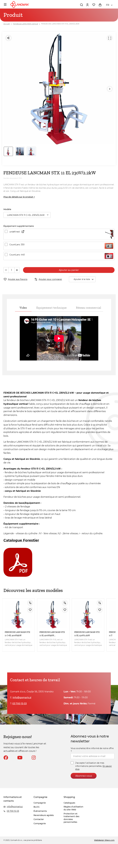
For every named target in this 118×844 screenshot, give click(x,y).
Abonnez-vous (83, 775)
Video (23, 307)
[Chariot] (100, 4)
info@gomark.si (22, 697)
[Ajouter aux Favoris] (30, 610)
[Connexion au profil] (87, 4)
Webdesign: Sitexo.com (104, 840)
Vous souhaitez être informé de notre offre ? (92, 750)
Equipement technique (51, 307)
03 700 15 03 (19, 703)
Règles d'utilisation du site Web (73, 808)
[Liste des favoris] (93, 4)
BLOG (37, 807)
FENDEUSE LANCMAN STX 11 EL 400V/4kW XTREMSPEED (52, 635)
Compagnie (40, 803)
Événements (40, 811)
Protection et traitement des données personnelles (71, 817)
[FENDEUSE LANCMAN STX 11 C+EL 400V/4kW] (18, 614)
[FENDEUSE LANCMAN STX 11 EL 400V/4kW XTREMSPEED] (53, 614)
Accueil (6, 24)
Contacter (39, 819)
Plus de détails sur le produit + (19, 197)
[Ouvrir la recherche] (81, 5)
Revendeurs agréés (44, 815)
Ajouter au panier (69, 270)
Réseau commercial (88, 307)
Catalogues (69, 803)
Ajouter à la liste (82, 279)
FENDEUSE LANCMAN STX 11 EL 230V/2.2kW (60, 24)
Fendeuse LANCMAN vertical (25, 24)
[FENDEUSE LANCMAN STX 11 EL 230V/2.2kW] (88, 614)
